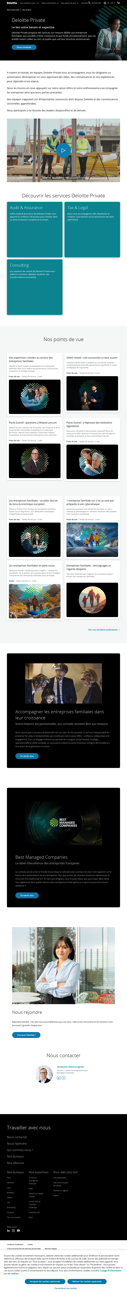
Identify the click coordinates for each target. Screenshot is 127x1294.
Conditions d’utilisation (15, 1244)
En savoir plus (27, 756)
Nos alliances (15, 1163)
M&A (31, 1217)
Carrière (84, 3)
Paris (9, 1177)
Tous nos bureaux (14, 1217)
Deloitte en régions (60, 1190)
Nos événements (60, 1177)
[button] (94, 3)
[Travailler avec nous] (118, 3)
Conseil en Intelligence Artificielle (33, 1180)
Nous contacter (24, 47)
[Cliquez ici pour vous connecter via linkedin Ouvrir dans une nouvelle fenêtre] (59, 1078)
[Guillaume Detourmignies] (44, 1074)
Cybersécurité (34, 1212)
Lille (8, 1202)
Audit (31, 1188)
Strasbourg (11, 1207)
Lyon (9, 1187)
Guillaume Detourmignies (70, 1066)
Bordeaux (10, 1192)
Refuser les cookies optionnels (87, 1281)
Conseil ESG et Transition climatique (34, 1204)
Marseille (10, 1182)
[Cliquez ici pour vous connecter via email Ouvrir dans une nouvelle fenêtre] (64, 1078)
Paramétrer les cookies (66, 1288)
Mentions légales (51, 1249)
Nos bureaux (15, 1156)
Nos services (26, 10)
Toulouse (10, 1212)
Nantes (10, 1197)
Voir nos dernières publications (103, 629)
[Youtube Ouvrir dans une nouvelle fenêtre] (18, 1230)
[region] (63, 1272)
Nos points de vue (69, 3)
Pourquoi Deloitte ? (26, 1035)
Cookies (30, 1244)
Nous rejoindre (17, 1143)
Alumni (56, 1195)
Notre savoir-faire (49, 3)
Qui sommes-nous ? (28, 3)
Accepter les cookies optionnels (45, 1281)
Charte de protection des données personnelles (24, 1249)
